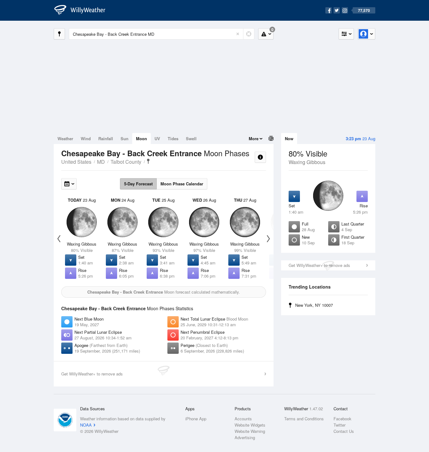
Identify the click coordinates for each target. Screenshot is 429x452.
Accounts (243, 419)
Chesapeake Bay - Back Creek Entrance (148, 161)
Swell (191, 138)
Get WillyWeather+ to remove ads (319, 265)
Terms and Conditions (304, 419)
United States (76, 161)
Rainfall (105, 138)
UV (157, 138)
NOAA (86, 425)
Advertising (245, 437)
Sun (124, 138)
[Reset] (237, 33)
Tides (173, 138)
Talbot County (126, 161)
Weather (65, 138)
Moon (141, 138)
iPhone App (195, 419)
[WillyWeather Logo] (83, 10)
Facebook (342, 419)
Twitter (339, 425)
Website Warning (250, 431)
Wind (86, 138)
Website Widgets (250, 425)
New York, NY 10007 (314, 305)
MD (101, 161)
